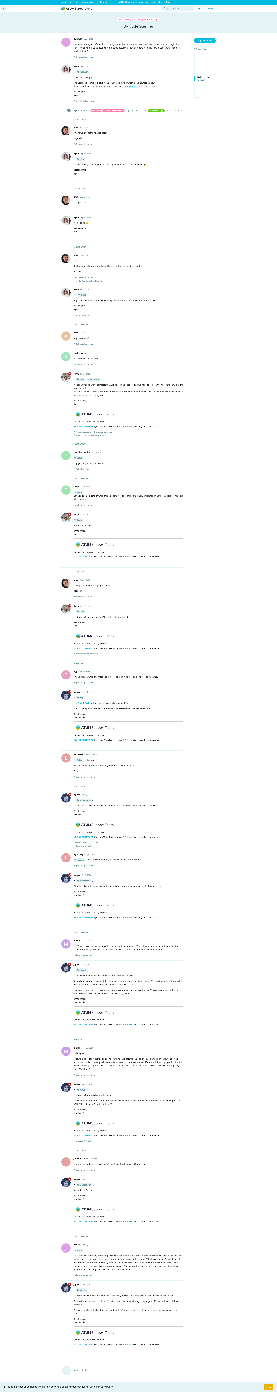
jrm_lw (83, 1290)
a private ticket (132, 86)
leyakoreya (85, 800)
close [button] (268, 1387)
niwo (82, 159)
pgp (82, 697)
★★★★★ (127, 426)
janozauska (85, 1184)
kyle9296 (84, 71)
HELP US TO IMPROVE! (84, 426)
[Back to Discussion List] (3, 8)
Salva (79, 457)
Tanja (79, 520)
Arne (82, 379)
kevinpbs (94, 379)
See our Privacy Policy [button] (101, 1387)
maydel (83, 970)
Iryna (79, 1250)
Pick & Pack (83, 703)
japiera (80, 860)
